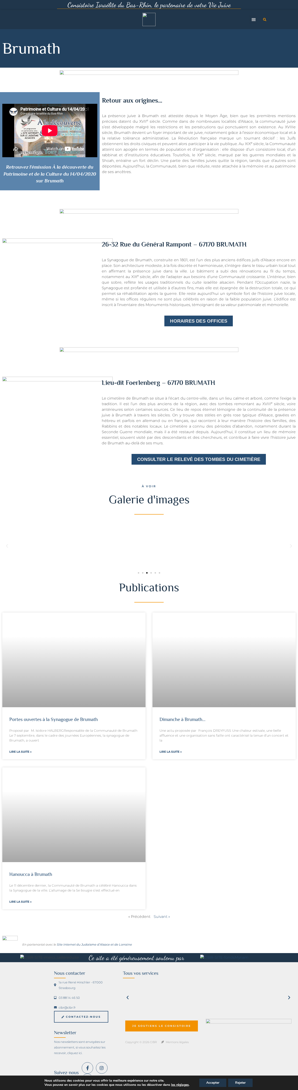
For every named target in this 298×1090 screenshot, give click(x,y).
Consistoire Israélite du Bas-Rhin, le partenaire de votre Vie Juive (149, 5)
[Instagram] (101, 1068)
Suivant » (162, 916)
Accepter (212, 1082)
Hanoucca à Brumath (30, 874)
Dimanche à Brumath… (182, 719)
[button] (265, 20)
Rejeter (240, 1082)
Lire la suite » (20, 751)
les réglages (180, 1085)
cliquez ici (74, 1053)
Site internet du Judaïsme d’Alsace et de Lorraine (94, 944)
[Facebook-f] (87, 1068)
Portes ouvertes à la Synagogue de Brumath (53, 719)
